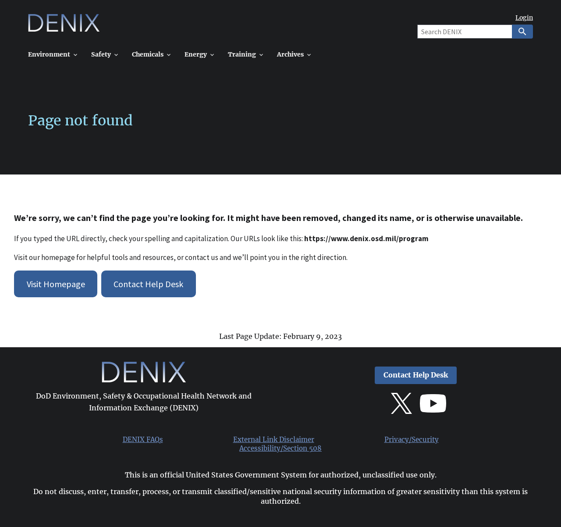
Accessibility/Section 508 (280, 448)
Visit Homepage (56, 283)
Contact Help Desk (148, 283)
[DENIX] (63, 26)
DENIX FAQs (143, 440)
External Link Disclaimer (273, 440)
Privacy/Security (411, 440)
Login (524, 17)
